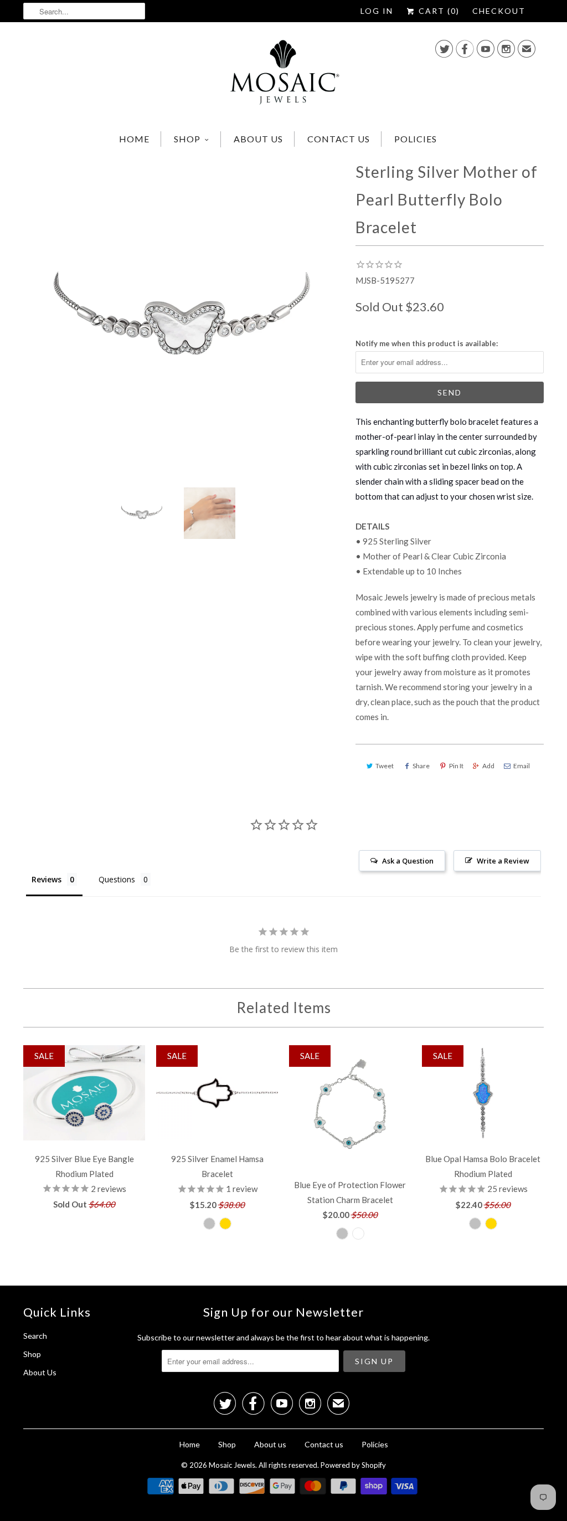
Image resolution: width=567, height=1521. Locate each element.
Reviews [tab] (46, 879)
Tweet (384, 766)
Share (421, 766)
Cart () (438, 11)
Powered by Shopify (353, 1465)
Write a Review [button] (503, 861)
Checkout (498, 11)
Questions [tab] (117, 879)
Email (521, 766)
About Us (39, 1372)
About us (258, 138)
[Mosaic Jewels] (283, 75)
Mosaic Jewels (232, 1465)
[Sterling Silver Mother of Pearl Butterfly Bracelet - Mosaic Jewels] (183, 318)
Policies (415, 138)
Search (35, 1335)
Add (488, 766)
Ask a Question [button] (408, 861)
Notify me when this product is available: (426, 343)
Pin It (456, 766)
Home (134, 138)
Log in (376, 11)
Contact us (338, 138)
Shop (187, 138)
